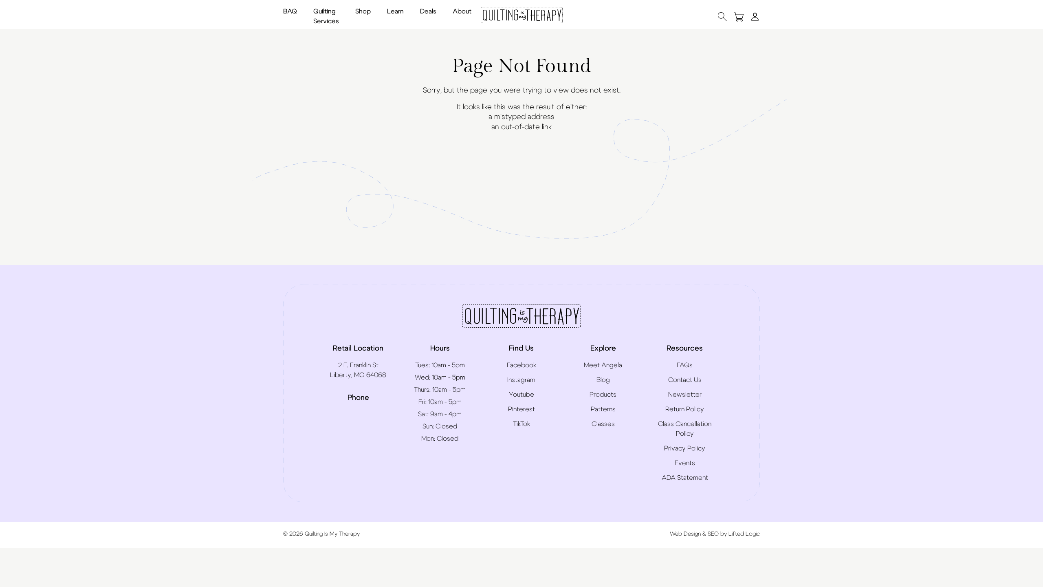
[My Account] (755, 16)
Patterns (603, 409)
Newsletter (685, 394)
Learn (395, 11)
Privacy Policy (684, 448)
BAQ (290, 11)
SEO (713, 534)
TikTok (521, 424)
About (462, 11)
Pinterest (521, 409)
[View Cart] (739, 16)
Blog (603, 380)
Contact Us (685, 380)
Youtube (521, 394)
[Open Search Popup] (722, 16)
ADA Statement (685, 477)
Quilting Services (326, 16)
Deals (428, 11)
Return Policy (684, 409)
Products (603, 394)
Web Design (685, 534)
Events (685, 463)
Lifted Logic (744, 534)
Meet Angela (603, 365)
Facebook (521, 365)
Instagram (521, 380)
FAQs (685, 365)
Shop (363, 11)
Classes (603, 424)
